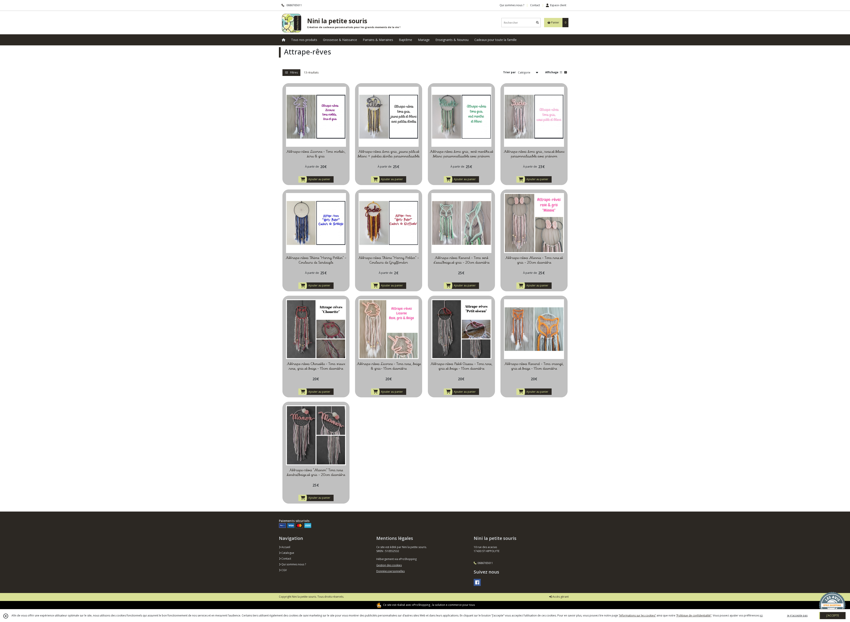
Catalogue (287, 553)
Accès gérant (560, 597)
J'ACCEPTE (833, 615)
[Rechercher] (537, 22)
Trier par (509, 72)
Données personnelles (390, 571)
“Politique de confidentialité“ (693, 615)
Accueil (285, 547)
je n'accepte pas (797, 615)
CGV (284, 570)
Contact (535, 5)
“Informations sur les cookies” (637, 615)
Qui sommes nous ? (293, 564)
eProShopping (421, 605)
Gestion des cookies (389, 565)
